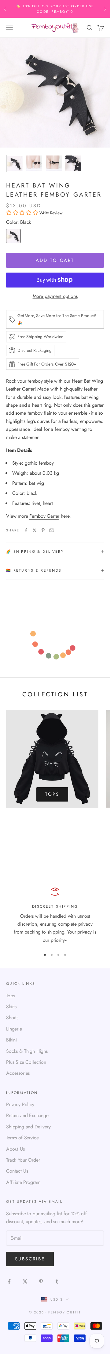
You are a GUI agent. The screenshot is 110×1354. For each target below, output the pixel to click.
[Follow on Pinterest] (41, 1281)
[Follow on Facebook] (9, 1281)
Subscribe (30, 1259)
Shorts (12, 1017)
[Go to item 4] (73, 163)
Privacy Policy (20, 1104)
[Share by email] (51, 530)
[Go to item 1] (14, 163)
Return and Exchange (27, 1115)
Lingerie (14, 1028)
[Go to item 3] (53, 163)
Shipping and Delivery (28, 1126)
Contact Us (17, 1170)
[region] (55, 916)
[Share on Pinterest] (43, 530)
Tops (52, 794)
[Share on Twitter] (34, 530)
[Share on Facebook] (26, 530)
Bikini (11, 1039)
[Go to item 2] (34, 163)
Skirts (11, 1006)
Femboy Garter (44, 516)
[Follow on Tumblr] (57, 1281)
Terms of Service (22, 1137)
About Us (15, 1148)
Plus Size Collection (26, 1062)
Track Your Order (23, 1159)
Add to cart (55, 260)
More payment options (55, 296)
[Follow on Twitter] (25, 1281)
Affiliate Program (23, 1182)
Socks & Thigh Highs (27, 1051)
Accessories (18, 1073)
